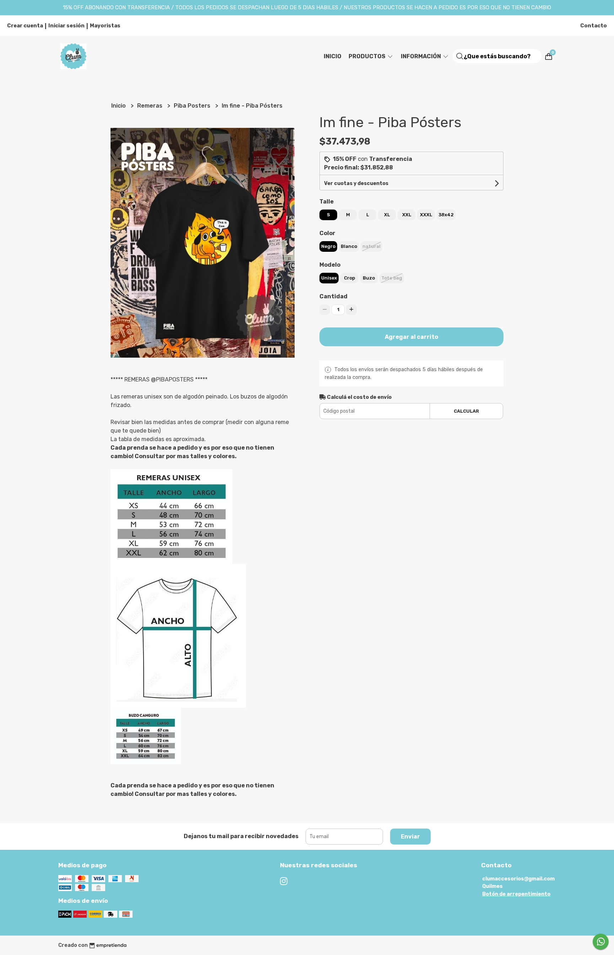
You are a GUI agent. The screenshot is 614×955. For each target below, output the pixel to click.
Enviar (410, 836)
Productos (368, 56)
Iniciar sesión (66, 25)
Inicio (332, 56)
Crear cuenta (25, 25)
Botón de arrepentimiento (516, 894)
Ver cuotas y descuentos (356, 183)
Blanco (349, 246)
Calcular (466, 411)
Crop (349, 278)
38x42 (446, 214)
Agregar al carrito (411, 336)
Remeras (150, 105)
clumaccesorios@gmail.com (518, 879)
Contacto (593, 25)
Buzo (369, 278)
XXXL (426, 214)
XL (387, 214)
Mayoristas (105, 25)
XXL (406, 214)
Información (421, 56)
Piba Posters (193, 105)
